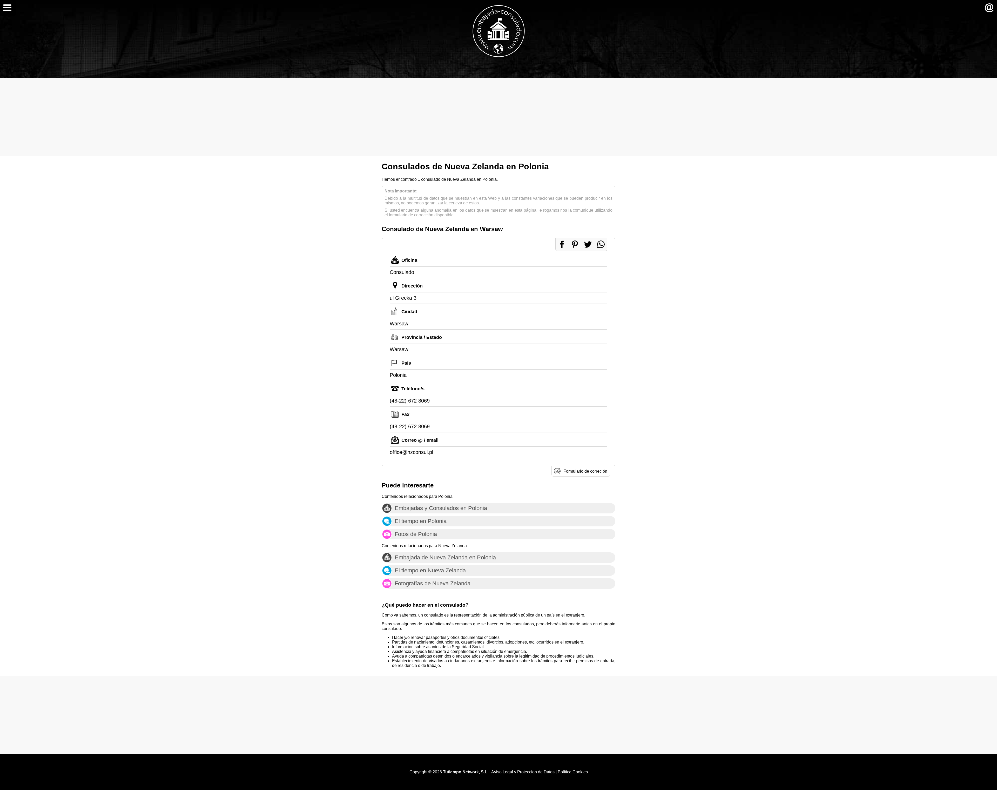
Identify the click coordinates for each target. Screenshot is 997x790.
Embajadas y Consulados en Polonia (441, 508)
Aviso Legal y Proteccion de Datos (523, 772)
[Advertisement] (498, 117)
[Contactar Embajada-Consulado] (989, 7)
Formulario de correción (585, 471)
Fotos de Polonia (416, 534)
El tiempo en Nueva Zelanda (430, 570)
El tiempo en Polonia (421, 521)
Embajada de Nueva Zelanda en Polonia (445, 557)
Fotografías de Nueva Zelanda (432, 583)
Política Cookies (573, 772)
